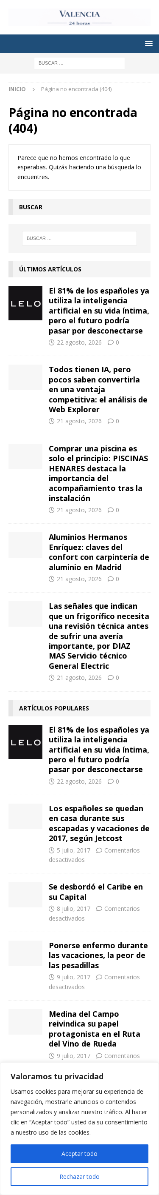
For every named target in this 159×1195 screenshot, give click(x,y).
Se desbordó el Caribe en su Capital (96, 891)
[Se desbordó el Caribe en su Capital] (25, 894)
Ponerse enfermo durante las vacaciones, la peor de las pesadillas (98, 955)
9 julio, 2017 (73, 977)
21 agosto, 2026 (79, 421)
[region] (79, 1128)
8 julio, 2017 (73, 908)
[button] (147, 43)
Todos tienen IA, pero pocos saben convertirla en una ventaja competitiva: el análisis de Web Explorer (98, 389)
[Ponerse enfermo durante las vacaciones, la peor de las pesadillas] (25, 953)
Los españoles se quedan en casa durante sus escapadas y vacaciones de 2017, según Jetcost (99, 823)
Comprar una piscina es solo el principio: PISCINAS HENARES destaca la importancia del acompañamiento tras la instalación (98, 473)
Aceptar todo (79, 1153)
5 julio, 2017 (73, 850)
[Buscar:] (79, 63)
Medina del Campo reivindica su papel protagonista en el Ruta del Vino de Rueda (94, 1029)
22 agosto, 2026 (79, 342)
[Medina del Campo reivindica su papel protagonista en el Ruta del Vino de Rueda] (25, 1022)
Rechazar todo (79, 1176)
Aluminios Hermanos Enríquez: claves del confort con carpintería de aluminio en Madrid (99, 552)
